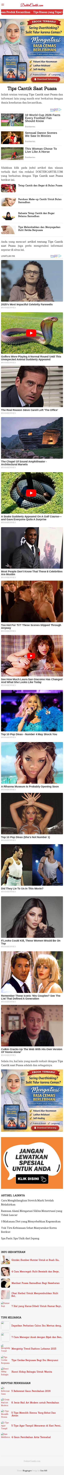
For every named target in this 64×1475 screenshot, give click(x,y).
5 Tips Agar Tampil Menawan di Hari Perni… (36, 1425)
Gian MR (43, 1471)
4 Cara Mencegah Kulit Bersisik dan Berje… (35, 1271)
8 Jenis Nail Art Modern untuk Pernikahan (35, 1402)
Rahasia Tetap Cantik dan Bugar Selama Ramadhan (36, 215)
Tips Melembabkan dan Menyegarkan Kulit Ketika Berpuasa (39, 229)
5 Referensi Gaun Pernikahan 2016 (31, 1391)
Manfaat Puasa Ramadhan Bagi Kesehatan (35, 1283)
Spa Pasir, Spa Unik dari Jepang (20, 1238)
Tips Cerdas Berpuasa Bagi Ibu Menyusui (34, 1360)
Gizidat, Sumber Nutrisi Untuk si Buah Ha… (35, 1260)
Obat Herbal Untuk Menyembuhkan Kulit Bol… (34, 1294)
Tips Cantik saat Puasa (43, 94)
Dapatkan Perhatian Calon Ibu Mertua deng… (36, 1325)
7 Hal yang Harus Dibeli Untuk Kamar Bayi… (36, 1306)
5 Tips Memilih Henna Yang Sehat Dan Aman (33, 1414)
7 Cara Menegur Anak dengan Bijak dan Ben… (36, 1337)
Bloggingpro (27, 1471)
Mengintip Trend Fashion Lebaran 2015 (33, 1348)
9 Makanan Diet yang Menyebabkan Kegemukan (31, 1221)
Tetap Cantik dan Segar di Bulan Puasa (40, 185)
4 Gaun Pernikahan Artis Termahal (31, 1437)
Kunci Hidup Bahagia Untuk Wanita (31, 1371)
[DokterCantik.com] (32, 4)
